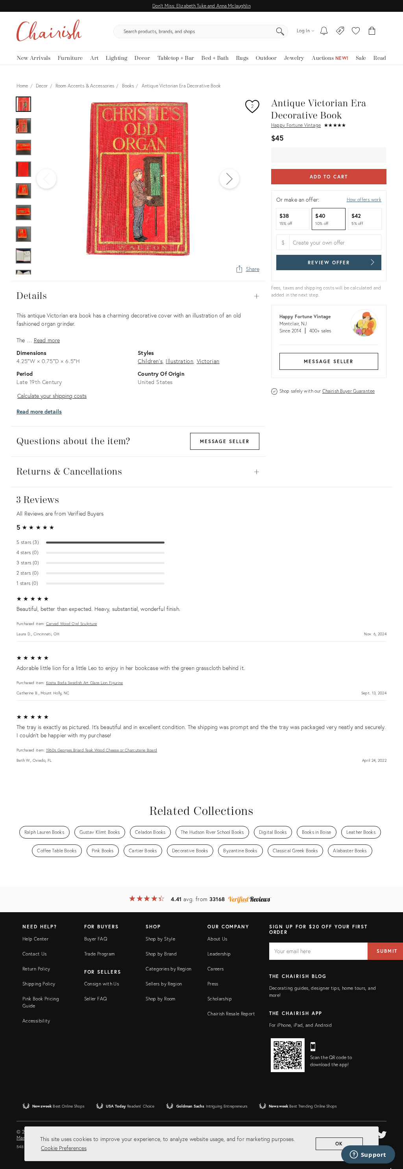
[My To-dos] (324, 31)
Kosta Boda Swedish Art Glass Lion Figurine (84, 682)
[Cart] (372, 31)
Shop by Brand (161, 954)
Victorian (208, 361)
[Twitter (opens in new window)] (382, 1133)
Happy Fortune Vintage (296, 125)
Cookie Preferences (64, 1148)
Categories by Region (168, 969)
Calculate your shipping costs (52, 395)
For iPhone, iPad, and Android (300, 1025)
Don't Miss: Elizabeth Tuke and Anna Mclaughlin (201, 6)
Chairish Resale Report (231, 1014)
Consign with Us (101, 984)
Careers (215, 969)
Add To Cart (329, 177)
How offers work (364, 199)
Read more (47, 340)
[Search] (280, 31)
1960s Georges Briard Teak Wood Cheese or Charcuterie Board (101, 750)
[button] (356, 31)
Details (138, 296)
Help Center (35, 939)
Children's (150, 361)
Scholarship (219, 999)
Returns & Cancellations (138, 472)
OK (339, 1144)
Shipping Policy (38, 984)
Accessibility (36, 1021)
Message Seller (328, 361)
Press (212, 984)
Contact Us (34, 954)
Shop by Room (160, 999)
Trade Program (99, 954)
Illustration (179, 361)
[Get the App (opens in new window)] (287, 1055)
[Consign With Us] (340, 31)
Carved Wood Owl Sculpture (71, 623)
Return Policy (36, 969)
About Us (217, 939)
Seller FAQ (95, 999)
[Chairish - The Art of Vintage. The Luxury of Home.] (49, 31)
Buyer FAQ (95, 939)
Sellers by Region (164, 984)
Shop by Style (160, 939)
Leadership (219, 954)
